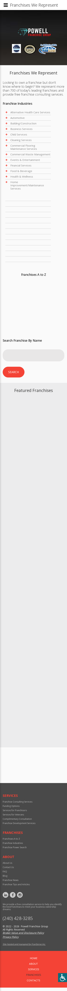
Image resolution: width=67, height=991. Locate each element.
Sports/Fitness (19, 242)
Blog (5, 875)
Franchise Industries (13, 843)
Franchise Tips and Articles (16, 884)
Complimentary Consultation (17, 818)
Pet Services (18, 215)
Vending (15, 264)
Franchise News (10, 880)
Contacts (33, 980)
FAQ (5, 871)
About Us (7, 862)
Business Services (21, 129)
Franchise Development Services (19, 823)
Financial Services (20, 165)
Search (13, 372)
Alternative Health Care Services (30, 112)
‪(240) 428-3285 (18, 918)
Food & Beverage (21, 171)
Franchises (33, 975)
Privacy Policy (11, 937)
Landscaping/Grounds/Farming (29, 198)
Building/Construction (23, 123)
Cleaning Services (21, 140)
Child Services (18, 134)
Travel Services (19, 259)
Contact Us (8, 867)
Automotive (17, 118)
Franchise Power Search (33, 778)
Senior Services (19, 237)
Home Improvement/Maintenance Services (27, 185)
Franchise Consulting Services (17, 801)
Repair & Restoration (23, 226)
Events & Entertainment (25, 160)
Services (33, 969)
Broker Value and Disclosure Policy (23, 932)
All (45, 323)
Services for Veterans (13, 814)
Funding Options (11, 806)
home (33, 958)
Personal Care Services (24, 209)
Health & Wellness (21, 176)
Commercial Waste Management (30, 154)
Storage (15, 248)
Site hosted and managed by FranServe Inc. (24, 944)
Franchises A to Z (11, 838)
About (33, 963)
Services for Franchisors (15, 810)
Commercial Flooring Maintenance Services (23, 147)
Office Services (19, 203)
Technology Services (23, 253)
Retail (13, 231)
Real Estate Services (23, 220)
